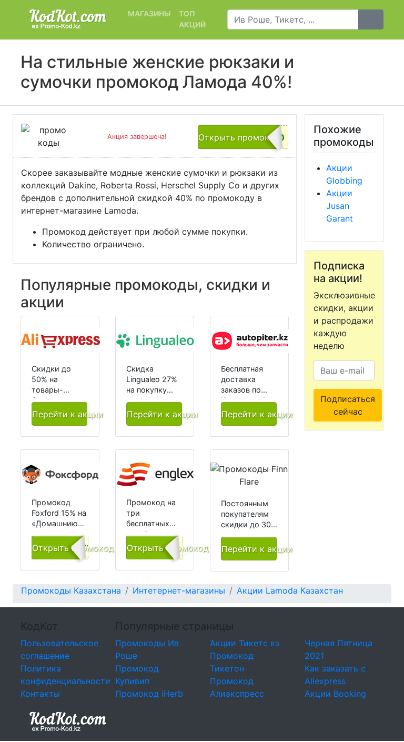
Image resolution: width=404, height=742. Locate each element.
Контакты (40, 693)
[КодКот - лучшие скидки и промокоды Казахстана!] (68, 19)
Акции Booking (335, 693)
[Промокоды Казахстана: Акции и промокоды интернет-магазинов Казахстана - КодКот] (68, 721)
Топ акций (192, 19)
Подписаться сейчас (347, 405)
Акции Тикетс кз (244, 643)
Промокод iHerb (149, 693)
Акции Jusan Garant (339, 206)
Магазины (149, 13)
